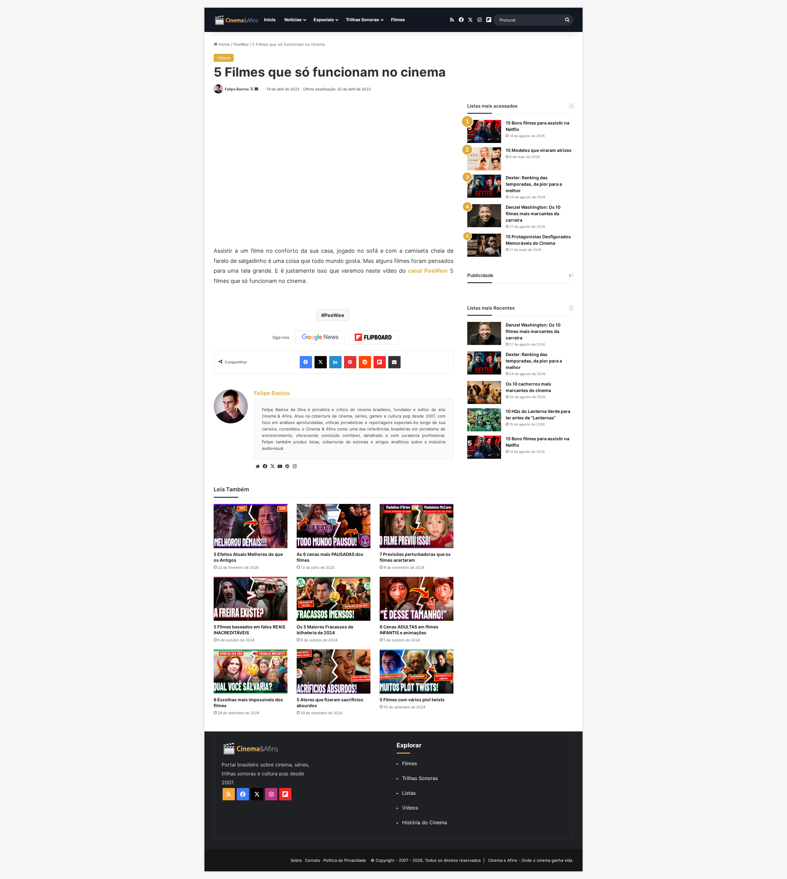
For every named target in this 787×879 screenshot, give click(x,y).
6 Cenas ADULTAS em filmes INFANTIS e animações (409, 629)
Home (223, 44)
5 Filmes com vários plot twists (412, 699)
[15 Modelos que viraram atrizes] (484, 158)
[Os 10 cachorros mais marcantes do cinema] (484, 392)
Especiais (324, 19)
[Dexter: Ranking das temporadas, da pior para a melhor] (484, 186)
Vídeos (223, 57)
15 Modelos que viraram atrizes (538, 150)
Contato (312, 860)
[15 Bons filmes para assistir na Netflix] (484, 131)
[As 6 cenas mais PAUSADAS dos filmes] (333, 526)
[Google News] (320, 337)
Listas (409, 793)
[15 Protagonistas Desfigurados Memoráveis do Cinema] (484, 245)
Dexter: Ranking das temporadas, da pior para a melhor (534, 184)
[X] (272, 466)
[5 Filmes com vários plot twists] (416, 671)
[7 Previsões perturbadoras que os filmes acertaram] (416, 526)
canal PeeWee (427, 270)
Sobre (296, 860)
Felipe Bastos (237, 89)
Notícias (293, 19)
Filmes (398, 19)
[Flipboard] (373, 337)
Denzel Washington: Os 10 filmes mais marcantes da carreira (533, 213)
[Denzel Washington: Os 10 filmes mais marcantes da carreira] (484, 215)
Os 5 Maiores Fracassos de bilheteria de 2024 (325, 629)
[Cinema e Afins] (237, 20)
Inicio (270, 19)
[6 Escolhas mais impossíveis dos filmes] (250, 671)
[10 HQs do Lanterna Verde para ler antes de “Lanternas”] (484, 419)
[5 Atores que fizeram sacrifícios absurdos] (333, 671)
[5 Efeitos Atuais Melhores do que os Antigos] (250, 526)
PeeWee (241, 44)
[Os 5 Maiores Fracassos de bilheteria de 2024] (333, 599)
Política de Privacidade (344, 860)
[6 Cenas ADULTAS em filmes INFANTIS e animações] (416, 599)
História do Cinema (424, 822)
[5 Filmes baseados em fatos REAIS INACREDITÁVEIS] (250, 599)
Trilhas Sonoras (362, 19)
